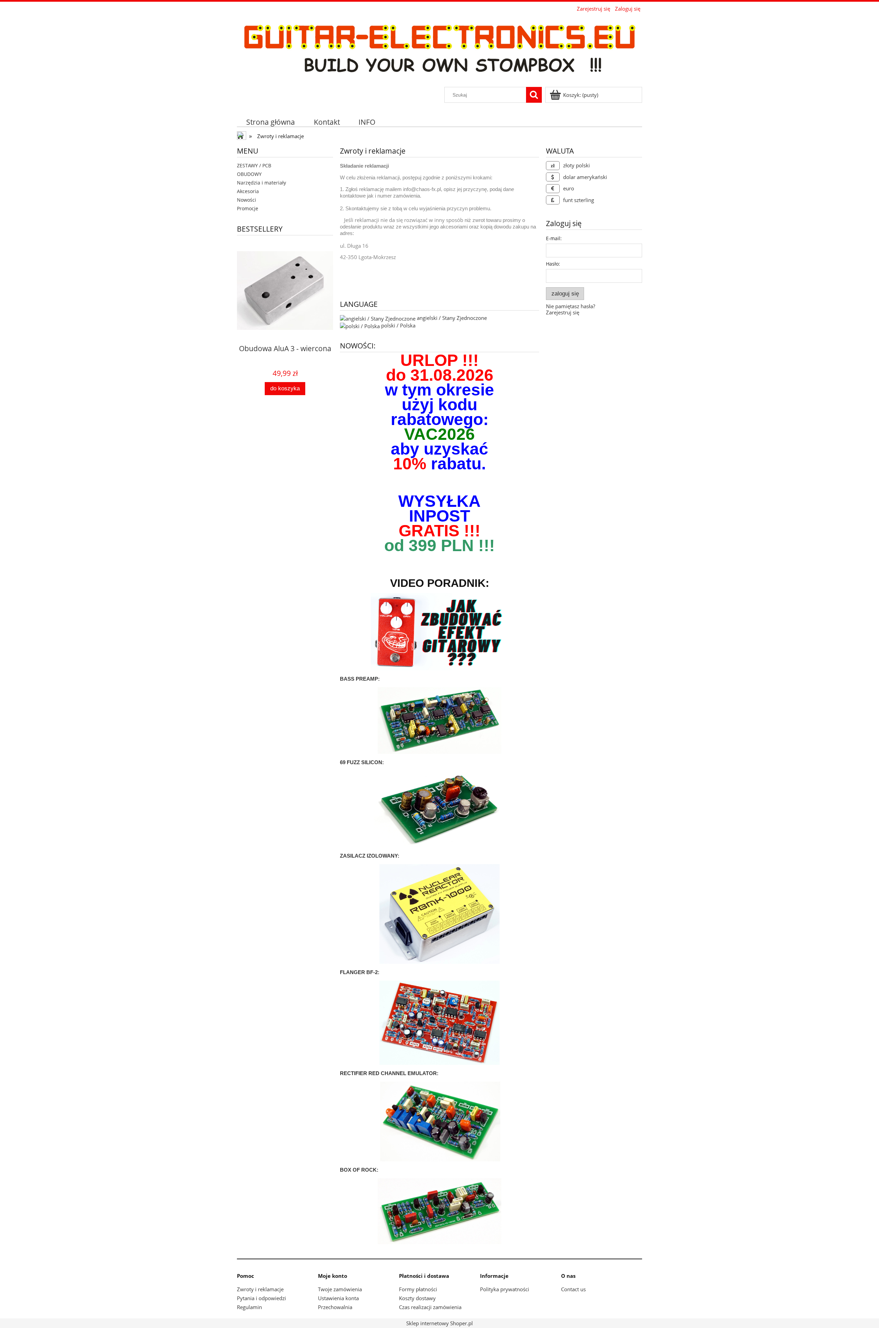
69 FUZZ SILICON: (362, 762)
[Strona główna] (439, 50)
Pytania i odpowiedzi (261, 1298)
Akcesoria (248, 191)
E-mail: (554, 238)
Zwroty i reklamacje (260, 1289)
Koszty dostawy (417, 1298)
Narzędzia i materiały (261, 182)
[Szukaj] (534, 95)
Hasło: (553, 263)
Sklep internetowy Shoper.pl (439, 1323)
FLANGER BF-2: (359, 972)
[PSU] (439, 913)
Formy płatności (418, 1289)
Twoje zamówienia (340, 1289)
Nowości (246, 200)
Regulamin (249, 1307)
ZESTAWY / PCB (254, 165)
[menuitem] (271, 122)
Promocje (247, 208)
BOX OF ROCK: (359, 1170)
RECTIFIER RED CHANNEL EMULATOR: (389, 1073)
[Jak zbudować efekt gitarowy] (439, 632)
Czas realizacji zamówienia (430, 1307)
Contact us (573, 1289)
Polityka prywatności (504, 1289)
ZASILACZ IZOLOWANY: (369, 856)
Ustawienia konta (338, 1298)
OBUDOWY (249, 174)
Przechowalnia (335, 1307)
